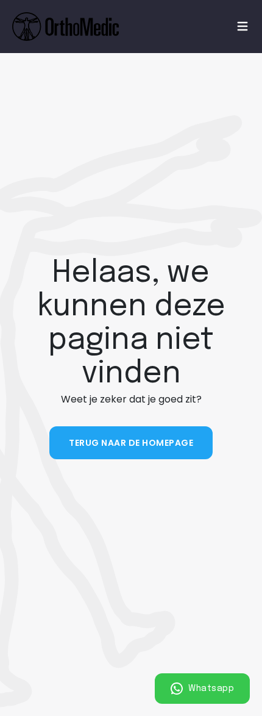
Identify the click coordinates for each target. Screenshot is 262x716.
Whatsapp (210, 688)
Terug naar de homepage (131, 443)
